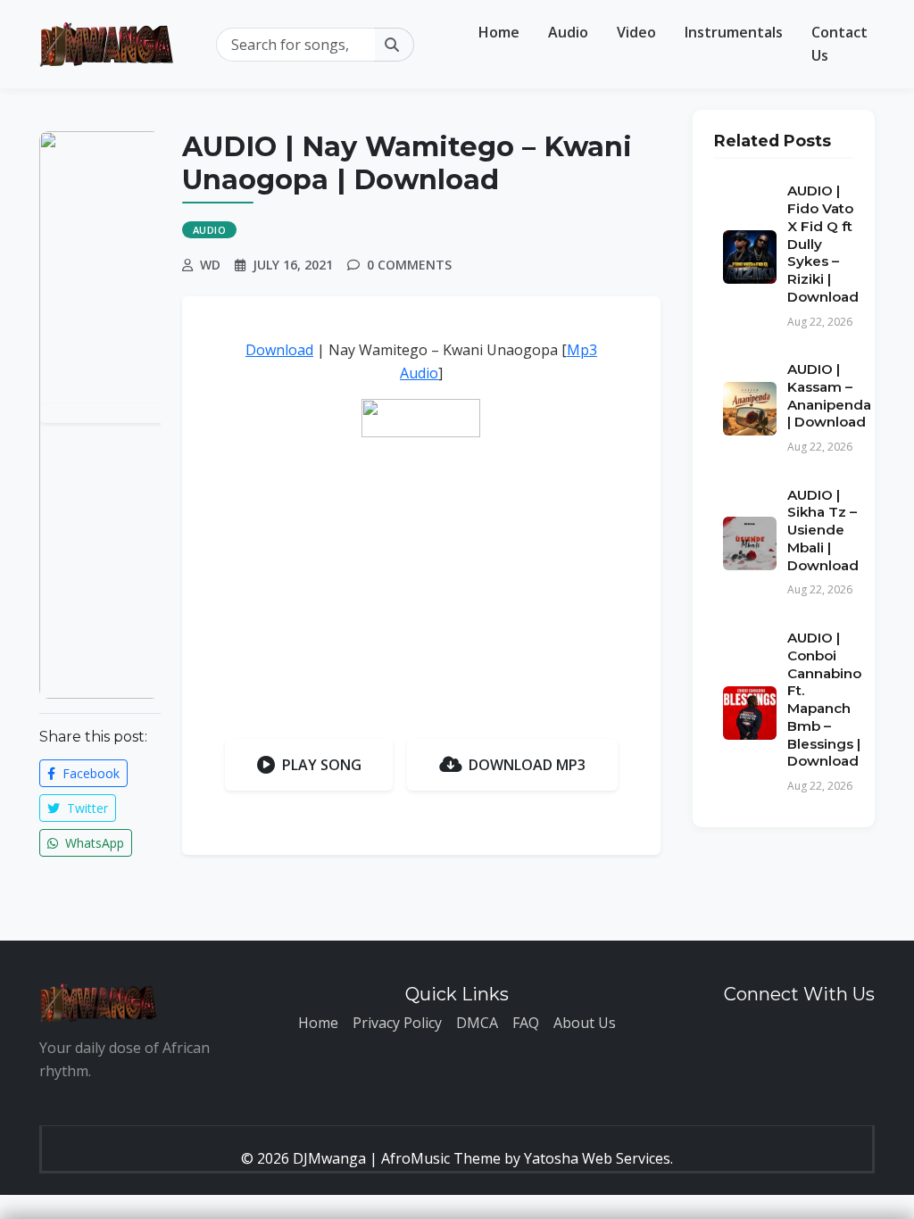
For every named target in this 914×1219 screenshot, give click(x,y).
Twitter (85, 808)
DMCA (477, 1022)
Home (498, 32)
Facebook (89, 773)
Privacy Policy (397, 1022)
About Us (584, 1022)
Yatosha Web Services (597, 1158)
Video (636, 32)
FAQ (525, 1022)
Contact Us (839, 43)
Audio (568, 32)
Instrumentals (734, 32)
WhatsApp (93, 842)
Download (279, 350)
